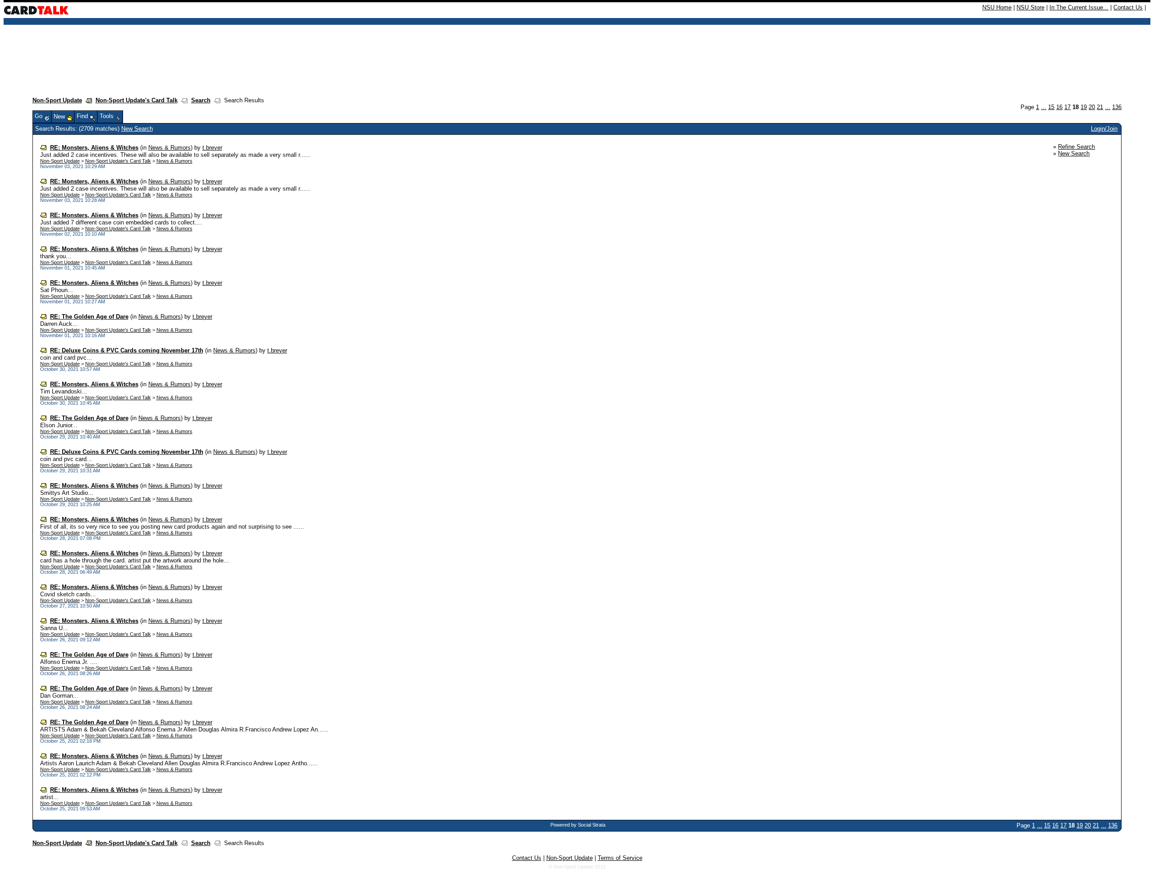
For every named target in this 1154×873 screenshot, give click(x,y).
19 (1084, 107)
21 (1100, 107)
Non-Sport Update (57, 100)
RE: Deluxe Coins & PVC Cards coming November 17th (126, 350)
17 (1067, 107)
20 (1092, 107)
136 (1117, 107)
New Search (137, 128)
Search (201, 100)
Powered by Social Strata (577, 824)
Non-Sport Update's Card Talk (137, 100)
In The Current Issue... (1078, 7)
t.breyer (212, 147)
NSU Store (1030, 7)
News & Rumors (169, 147)
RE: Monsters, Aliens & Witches (94, 147)
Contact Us (1128, 7)
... (1043, 107)
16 (1059, 107)
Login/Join (1104, 128)
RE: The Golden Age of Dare (89, 316)
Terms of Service (620, 858)
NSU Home (997, 7)
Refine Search (1076, 146)
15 (1051, 107)
